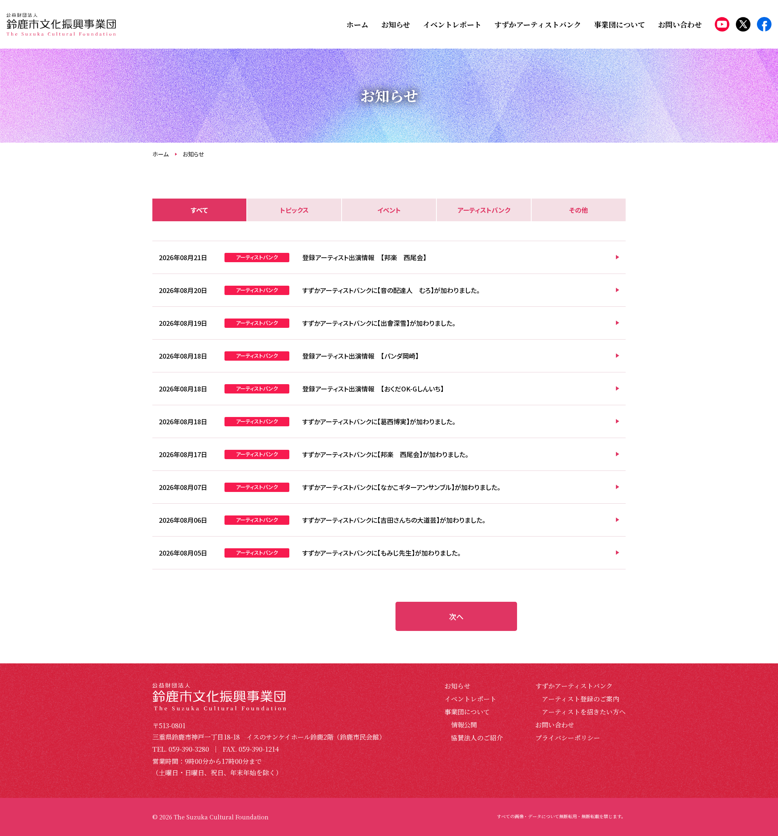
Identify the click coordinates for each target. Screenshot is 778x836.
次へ (456, 616)
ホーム (160, 154)
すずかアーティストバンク (574, 686)
